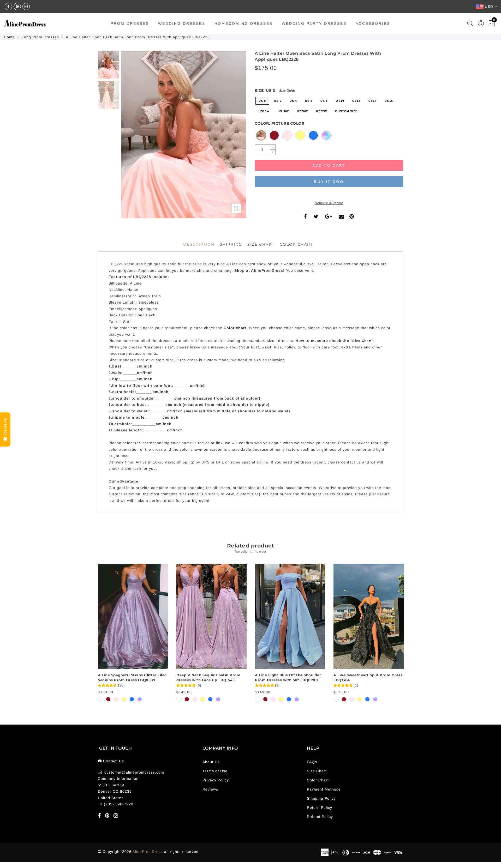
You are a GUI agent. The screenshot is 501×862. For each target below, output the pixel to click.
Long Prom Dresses (40, 37)
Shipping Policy (321, 798)
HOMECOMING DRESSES (243, 23)
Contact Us (113, 761)
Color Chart (318, 780)
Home (9, 37)
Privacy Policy (215, 780)
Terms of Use (215, 771)
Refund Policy (320, 817)
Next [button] (230, 137)
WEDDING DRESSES (181, 23)
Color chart (235, 328)
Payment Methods (324, 789)
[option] (183, 134)
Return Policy (319, 807)
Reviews (210, 789)
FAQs (312, 762)
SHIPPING (231, 244)
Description (198, 244)
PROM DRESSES (130, 23)
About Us (211, 762)
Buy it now (329, 181)
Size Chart (261, 244)
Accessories (373, 23)
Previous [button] (131, 137)
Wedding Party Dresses (314, 23)
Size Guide (287, 90)
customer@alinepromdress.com (134, 772)
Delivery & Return (329, 203)
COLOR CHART (296, 244)
